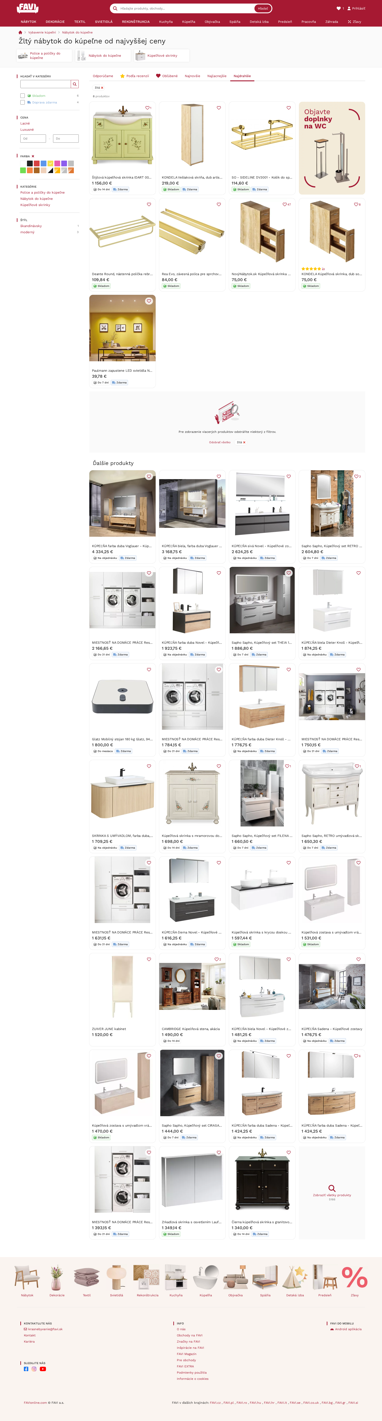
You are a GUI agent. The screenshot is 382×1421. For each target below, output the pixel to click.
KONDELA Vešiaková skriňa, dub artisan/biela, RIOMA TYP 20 (209, 177)
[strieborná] (64, 170)
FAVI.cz (216, 1402)
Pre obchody (186, 1360)
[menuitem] (28, 22)
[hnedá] (37, 170)
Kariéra (29, 1341)
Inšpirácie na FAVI (190, 1347)
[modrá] (43, 163)
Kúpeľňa (206, 1295)
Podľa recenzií (137, 76)
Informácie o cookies (192, 1378)
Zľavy (355, 1295)
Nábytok (27, 1295)
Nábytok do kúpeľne (77, 32)
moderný (27, 232)
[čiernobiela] (50, 170)
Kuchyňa (176, 1295)
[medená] (71, 170)
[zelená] (23, 170)
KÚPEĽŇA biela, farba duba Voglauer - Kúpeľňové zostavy (206, 546)
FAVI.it (282, 1402)
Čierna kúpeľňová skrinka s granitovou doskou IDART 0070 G (279, 1222)
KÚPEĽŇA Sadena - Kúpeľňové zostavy (332, 1029)
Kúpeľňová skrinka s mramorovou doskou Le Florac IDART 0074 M (213, 836)
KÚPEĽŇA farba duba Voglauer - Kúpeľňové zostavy (132, 546)
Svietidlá (116, 1295)
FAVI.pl (229, 1402)
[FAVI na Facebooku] (26, 1369)
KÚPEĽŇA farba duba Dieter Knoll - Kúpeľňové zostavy (274, 739)
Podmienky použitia (192, 1372)
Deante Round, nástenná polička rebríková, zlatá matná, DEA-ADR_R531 (148, 274)
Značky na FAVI (188, 1341)
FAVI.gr (341, 1402)
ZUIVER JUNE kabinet (109, 1029)
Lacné (25, 123)
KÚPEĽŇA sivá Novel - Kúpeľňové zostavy (264, 546)
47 (289, 204)
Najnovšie (192, 76)
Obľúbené (170, 76)
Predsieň (325, 1295)
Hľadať (263, 8)
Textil (87, 1295)
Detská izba (295, 1295)
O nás (181, 1329)
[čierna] (30, 163)
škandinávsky (31, 226)
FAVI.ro (242, 1402)
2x (323, 268)
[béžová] (43, 170)
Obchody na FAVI (189, 1335)
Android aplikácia (348, 1329)
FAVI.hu (256, 1402)
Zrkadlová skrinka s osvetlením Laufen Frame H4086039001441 (211, 1222)
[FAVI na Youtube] (43, 1369)
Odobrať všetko (220, 442)
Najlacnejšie (217, 76)
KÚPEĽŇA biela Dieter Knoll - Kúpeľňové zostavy (340, 643)
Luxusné (27, 130)
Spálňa (265, 1295)
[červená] (37, 163)
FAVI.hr (270, 1402)
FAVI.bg (328, 1402)
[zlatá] (57, 170)
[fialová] (64, 163)
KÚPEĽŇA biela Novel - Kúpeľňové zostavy (265, 1029)
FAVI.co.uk (311, 1402)
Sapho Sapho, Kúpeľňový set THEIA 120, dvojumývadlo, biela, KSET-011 (287, 643)
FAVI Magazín (187, 1354)
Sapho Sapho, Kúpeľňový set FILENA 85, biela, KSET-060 (276, 836)
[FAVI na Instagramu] (34, 1369)
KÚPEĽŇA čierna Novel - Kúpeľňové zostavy (196, 932)
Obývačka (235, 1295)
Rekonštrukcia (148, 1295)
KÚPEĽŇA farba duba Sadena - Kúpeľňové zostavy (271, 1125)
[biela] (23, 163)
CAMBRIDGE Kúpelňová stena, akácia (191, 1029)
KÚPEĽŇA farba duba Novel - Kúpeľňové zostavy (199, 643)
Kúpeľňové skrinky (35, 205)
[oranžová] (30, 170)
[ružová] (57, 163)
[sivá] (71, 163)
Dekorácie (57, 1295)
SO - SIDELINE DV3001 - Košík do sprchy (264, 177)
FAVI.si (353, 1402)
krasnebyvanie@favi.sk (45, 1329)
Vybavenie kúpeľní (42, 32)
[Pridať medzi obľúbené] (219, 107)
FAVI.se (296, 1402)
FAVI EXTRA (185, 1366)
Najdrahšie (242, 76)
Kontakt (30, 1335)
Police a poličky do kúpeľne (42, 192)
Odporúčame (103, 76)
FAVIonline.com (35, 1402)
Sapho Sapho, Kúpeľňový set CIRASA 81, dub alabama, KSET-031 (212, 1125)
